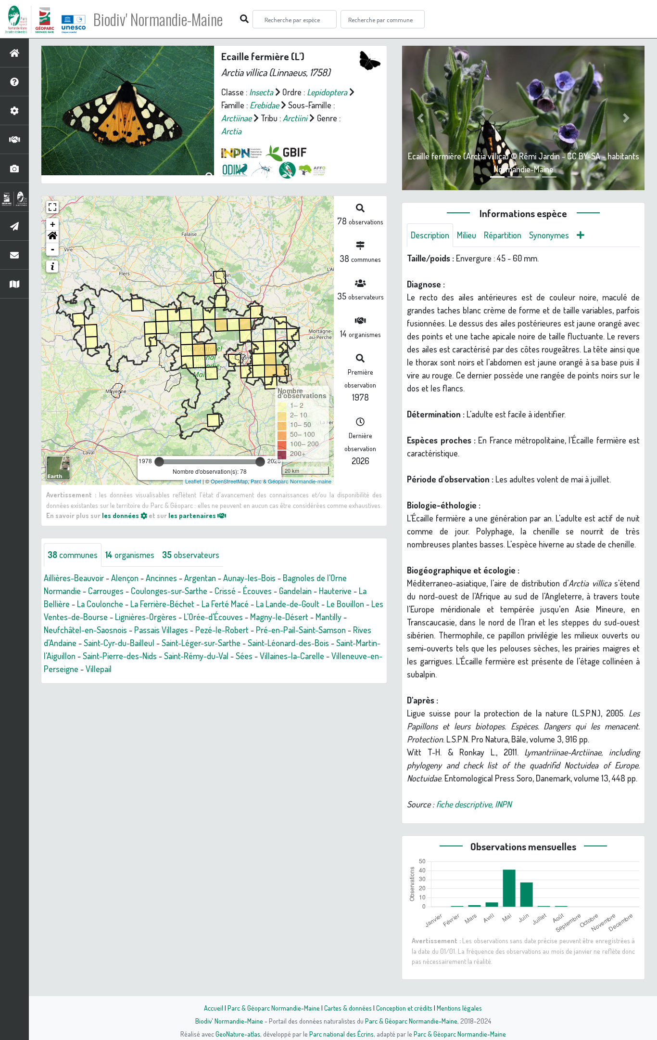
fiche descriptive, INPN (473, 804)
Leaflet (193, 481)
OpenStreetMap (229, 481)
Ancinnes (161, 577)
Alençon (125, 577)
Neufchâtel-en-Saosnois (85, 629)
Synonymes (549, 235)
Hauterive (335, 590)
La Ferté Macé (225, 603)
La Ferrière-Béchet (162, 603)
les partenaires (192, 515)
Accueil (213, 1007)
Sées (244, 655)
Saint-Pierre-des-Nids (120, 655)
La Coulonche (100, 603)
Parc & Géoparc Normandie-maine (291, 481)
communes (73, 554)
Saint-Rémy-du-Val (196, 655)
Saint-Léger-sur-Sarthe (201, 642)
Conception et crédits (404, 1007)
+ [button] (52, 224)
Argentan (200, 577)
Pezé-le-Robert (222, 629)
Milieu (466, 235)
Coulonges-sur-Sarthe (169, 590)
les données (121, 515)
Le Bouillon (345, 603)
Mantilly (328, 616)
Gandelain (295, 590)
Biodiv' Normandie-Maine (158, 19)
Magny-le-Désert (279, 616)
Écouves (257, 590)
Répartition (502, 235)
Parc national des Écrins (341, 1033)
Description (430, 235)
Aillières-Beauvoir (74, 577)
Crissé (225, 590)
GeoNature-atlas (237, 1033)
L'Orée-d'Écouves (213, 616)
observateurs (190, 554)
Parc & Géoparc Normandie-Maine (273, 1007)
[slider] (159, 462)
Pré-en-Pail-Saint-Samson (301, 629)
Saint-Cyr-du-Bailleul (119, 642)
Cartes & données (348, 1007)
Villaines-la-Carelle (292, 655)
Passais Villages (161, 629)
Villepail (99, 668)
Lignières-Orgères (146, 616)
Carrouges (106, 590)
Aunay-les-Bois (249, 577)
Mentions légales (459, 1007)
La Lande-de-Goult (287, 603)
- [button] (52, 249)
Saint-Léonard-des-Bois (288, 642)
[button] (52, 237)
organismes (129, 554)
